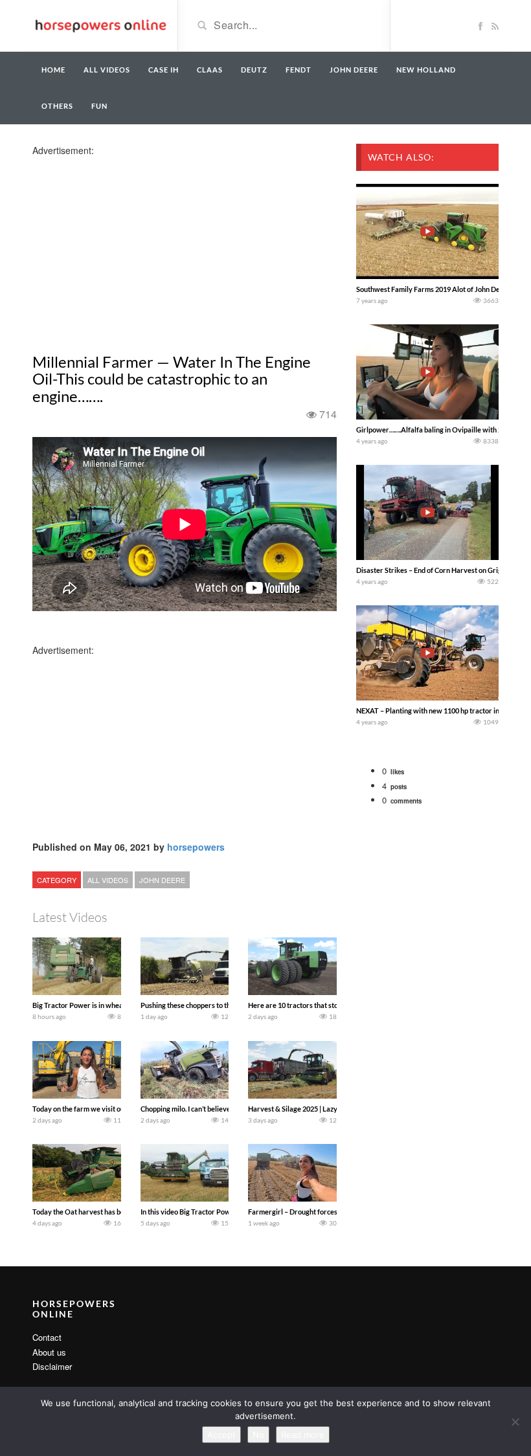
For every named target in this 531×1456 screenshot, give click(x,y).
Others (57, 106)
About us (49, 1352)
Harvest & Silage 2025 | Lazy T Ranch (306, 1108)
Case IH (163, 69)
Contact (47, 1337)
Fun (99, 106)
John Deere (354, 69)
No (258, 1434)
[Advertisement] (134, 247)
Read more (302, 1434)
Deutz (254, 69)
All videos (107, 69)
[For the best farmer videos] (100, 24)
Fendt (298, 69)
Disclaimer (52, 1366)
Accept (221, 1434)
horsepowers (196, 846)
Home (53, 69)
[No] (514, 1421)
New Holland (426, 69)
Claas (210, 69)
